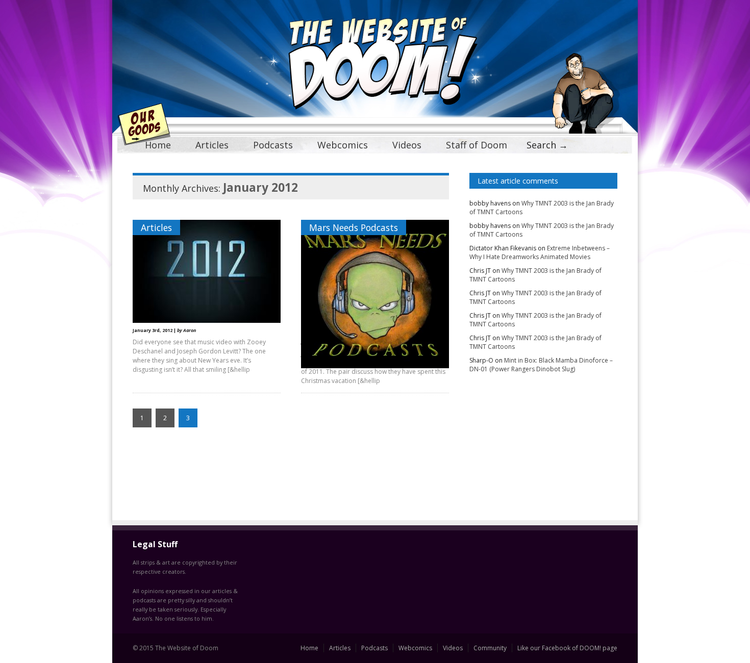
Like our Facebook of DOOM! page (567, 648)
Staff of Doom (476, 145)
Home (158, 145)
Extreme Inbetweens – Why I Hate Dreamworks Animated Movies (539, 252)
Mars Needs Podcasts (353, 227)
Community (490, 648)
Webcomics (342, 145)
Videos (406, 145)
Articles (212, 145)
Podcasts (273, 145)
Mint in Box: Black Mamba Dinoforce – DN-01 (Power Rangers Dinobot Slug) (541, 364)
